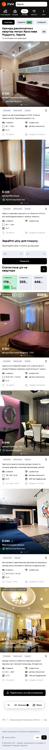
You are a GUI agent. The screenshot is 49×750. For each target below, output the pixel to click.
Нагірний (6, 110)
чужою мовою (10, 737)
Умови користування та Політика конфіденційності (21, 732)
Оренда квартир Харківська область (25, 720)
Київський (18, 110)
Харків (27, 110)
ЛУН (4, 720)
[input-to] (36, 254)
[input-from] (13, 254)
